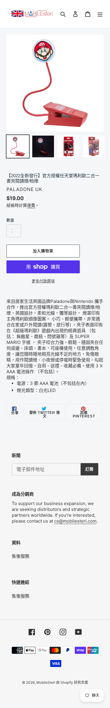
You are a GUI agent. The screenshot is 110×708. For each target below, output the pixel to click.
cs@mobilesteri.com (75, 521)
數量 (10, 220)
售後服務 (20, 556)
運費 (31, 205)
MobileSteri (46, 682)
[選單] (100, 14)
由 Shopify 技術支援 (72, 682)
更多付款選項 (43, 281)
